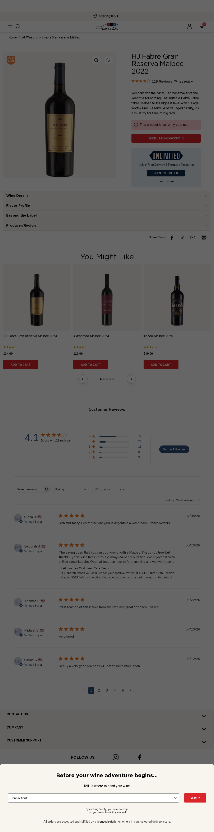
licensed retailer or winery (113, 821)
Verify (195, 798)
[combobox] (93, 798)
